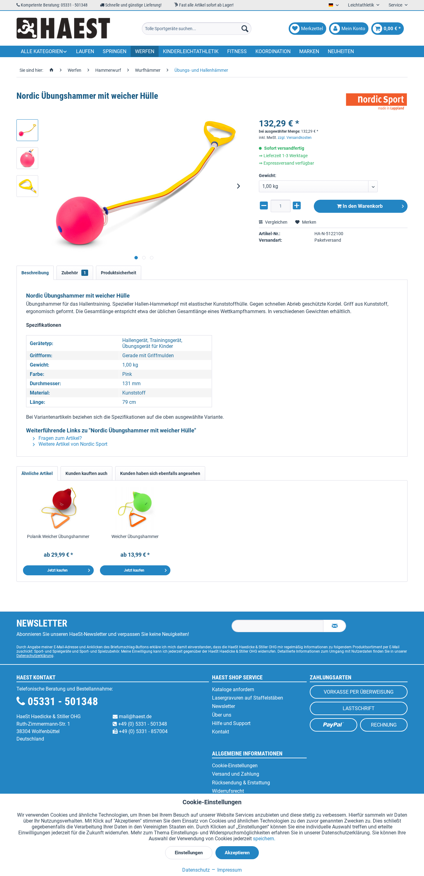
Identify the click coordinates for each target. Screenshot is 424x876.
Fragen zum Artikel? (59, 438)
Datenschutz (196, 870)
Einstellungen (189, 852)
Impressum (229, 870)
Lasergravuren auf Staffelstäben (247, 698)
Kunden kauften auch (86, 473)
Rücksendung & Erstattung (241, 783)
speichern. (264, 839)
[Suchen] (244, 28)
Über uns (221, 715)
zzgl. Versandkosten (295, 137)
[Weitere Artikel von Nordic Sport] (376, 102)
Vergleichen (275, 222)
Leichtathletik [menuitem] (361, 4)
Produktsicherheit (118, 272)
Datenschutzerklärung (34, 656)
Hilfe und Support (231, 723)
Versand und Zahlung (235, 774)
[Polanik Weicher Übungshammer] (58, 508)
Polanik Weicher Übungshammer (58, 536)
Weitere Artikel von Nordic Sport (72, 444)
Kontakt (220, 732)
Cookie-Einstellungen (235, 766)
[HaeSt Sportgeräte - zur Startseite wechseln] (63, 28)
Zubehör (73, 272)
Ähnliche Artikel (37, 473)
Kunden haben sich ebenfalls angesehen (160, 473)
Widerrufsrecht (228, 791)
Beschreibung (35, 272)
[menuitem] (196, 28)
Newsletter (223, 706)
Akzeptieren (237, 852)
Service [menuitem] (396, 4)
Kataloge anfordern (233, 689)
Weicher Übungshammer (135, 536)
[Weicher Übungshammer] (135, 508)
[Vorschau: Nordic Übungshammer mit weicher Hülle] (27, 130)
